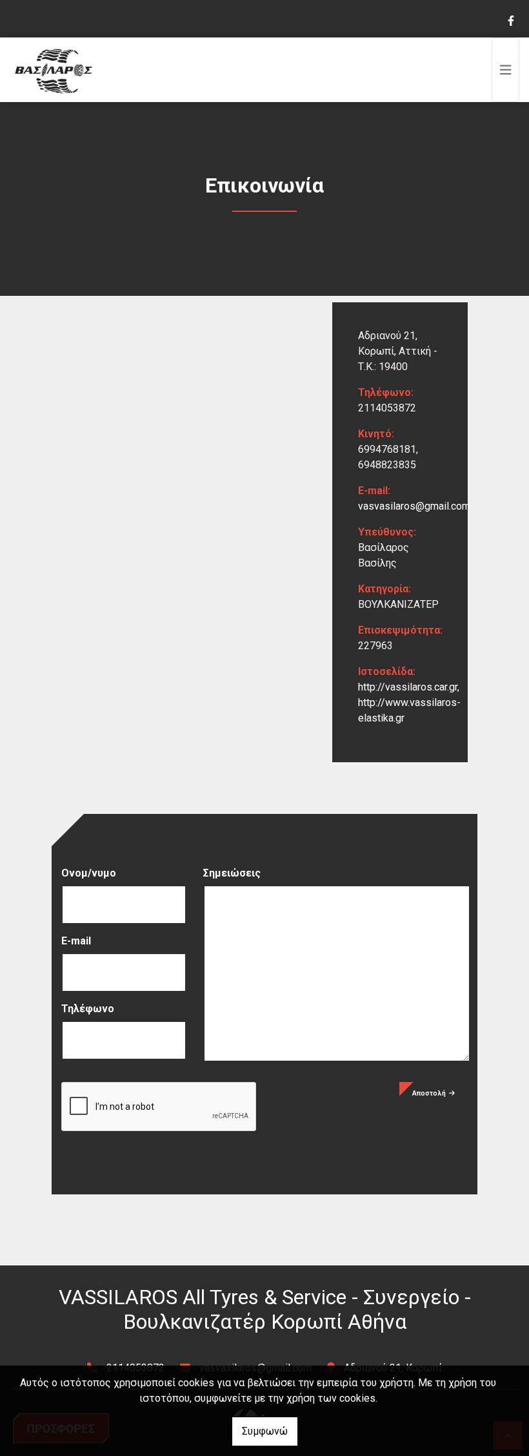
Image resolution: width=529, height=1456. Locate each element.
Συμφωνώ (265, 1431)
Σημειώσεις (232, 873)
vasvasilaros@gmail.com (414, 506)
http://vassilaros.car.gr (407, 687)
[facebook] (510, 19)
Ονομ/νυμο (88, 873)
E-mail (76, 941)
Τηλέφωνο (87, 1009)
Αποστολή (429, 1093)
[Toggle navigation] (506, 69)
